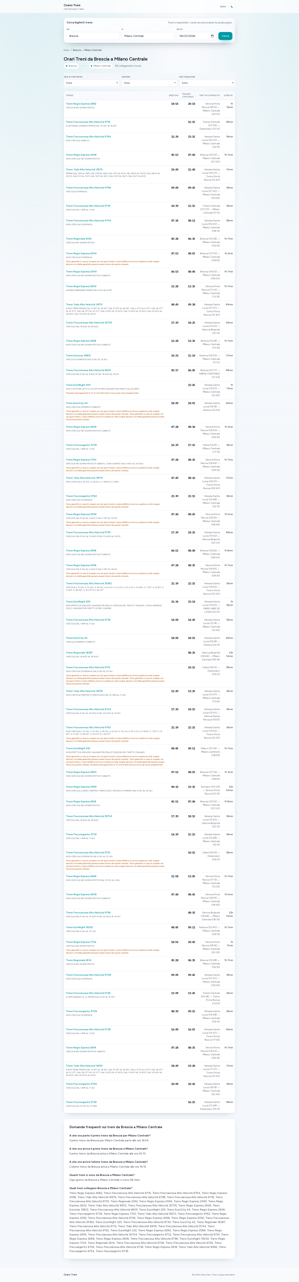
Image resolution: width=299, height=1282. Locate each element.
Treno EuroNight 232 (78, 748)
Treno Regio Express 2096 (81, 154)
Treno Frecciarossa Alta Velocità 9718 (88, 205)
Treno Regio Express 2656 (81, 801)
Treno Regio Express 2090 (81, 271)
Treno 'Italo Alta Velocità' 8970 (84, 477)
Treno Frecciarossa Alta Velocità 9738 (88, 1029)
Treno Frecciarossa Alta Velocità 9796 (88, 912)
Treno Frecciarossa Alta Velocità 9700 (88, 220)
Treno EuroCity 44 (77, 403)
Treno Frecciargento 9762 (81, 496)
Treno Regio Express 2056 (81, 565)
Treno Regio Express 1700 (81, 459)
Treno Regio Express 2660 (81, 772)
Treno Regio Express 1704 (81, 942)
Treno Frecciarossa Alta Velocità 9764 (88, 136)
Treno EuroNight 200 (78, 384)
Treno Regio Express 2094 (81, 253)
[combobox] (93, 36)
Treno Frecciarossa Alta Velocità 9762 (88, 727)
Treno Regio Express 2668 (81, 876)
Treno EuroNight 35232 (79, 927)
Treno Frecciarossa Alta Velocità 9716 (88, 121)
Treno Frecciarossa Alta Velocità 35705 (89, 322)
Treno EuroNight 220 (78, 601)
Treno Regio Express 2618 (81, 1047)
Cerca (225, 35)
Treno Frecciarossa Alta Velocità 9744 (88, 709)
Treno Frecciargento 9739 (81, 445)
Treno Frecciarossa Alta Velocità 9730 (88, 619)
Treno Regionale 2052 (79, 238)
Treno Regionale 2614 (78, 960)
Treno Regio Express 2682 (81, 103)
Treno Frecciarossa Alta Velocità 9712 (88, 667)
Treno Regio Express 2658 (81, 550)
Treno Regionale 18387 (79, 652)
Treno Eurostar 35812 (78, 355)
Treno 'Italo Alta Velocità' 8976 (84, 169)
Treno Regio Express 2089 (81, 786)
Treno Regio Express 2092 (81, 514)
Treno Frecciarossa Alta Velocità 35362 (89, 583)
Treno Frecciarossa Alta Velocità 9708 (88, 974)
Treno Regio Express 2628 (81, 340)
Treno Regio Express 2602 (81, 286)
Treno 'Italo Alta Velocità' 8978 (84, 691)
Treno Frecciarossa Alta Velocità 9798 (88, 187)
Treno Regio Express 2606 (81, 426)
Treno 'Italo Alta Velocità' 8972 (84, 304)
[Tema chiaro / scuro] (231, 6)
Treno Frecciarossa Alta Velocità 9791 (88, 852)
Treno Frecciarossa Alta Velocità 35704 (89, 816)
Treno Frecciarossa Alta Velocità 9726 (88, 993)
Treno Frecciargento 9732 (81, 834)
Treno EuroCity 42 (76, 638)
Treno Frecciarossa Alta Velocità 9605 (88, 370)
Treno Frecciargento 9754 (81, 1083)
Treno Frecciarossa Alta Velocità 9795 (88, 532)
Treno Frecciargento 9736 (81, 1102)
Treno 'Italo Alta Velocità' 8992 (84, 1065)
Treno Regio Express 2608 (81, 894)
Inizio (223, 6)
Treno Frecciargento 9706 (81, 1011)
